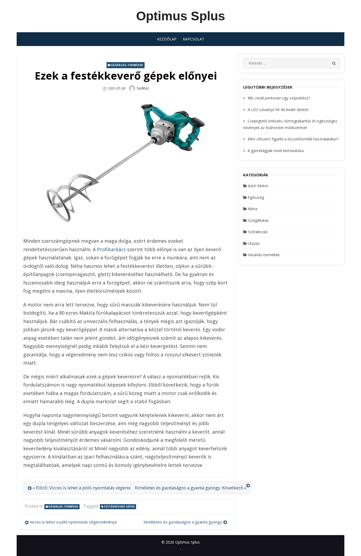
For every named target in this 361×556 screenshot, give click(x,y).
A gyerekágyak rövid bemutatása (276, 150)
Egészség (256, 197)
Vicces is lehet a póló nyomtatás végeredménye (73, 522)
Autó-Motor (258, 185)
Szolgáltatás (258, 220)
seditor (143, 88)
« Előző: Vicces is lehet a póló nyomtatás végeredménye (89, 488)
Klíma (252, 208)
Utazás (254, 243)
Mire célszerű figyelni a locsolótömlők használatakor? (293, 138)
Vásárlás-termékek (127, 65)
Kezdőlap (167, 39)
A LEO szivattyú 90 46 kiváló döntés (278, 109)
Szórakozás (258, 231)
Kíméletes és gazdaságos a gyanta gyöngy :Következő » (190, 488)
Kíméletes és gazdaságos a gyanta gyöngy (183, 522)
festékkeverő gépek (119, 506)
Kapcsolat (193, 39)
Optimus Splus (180, 16)
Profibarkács (111, 249)
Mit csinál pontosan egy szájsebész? (279, 97)
